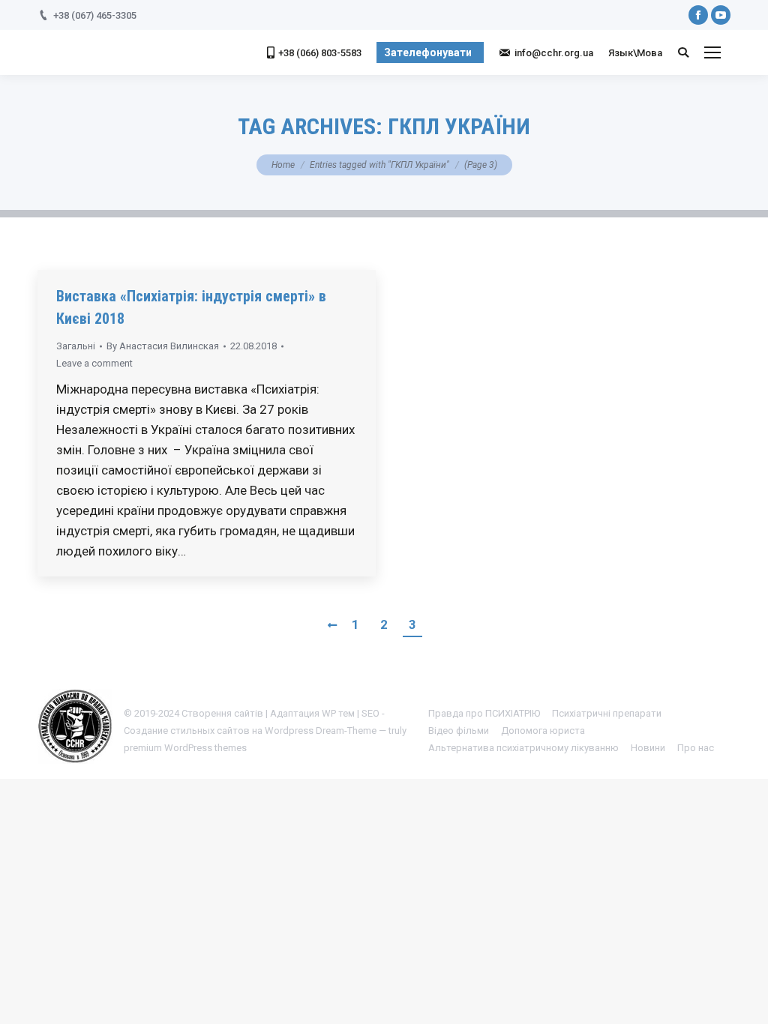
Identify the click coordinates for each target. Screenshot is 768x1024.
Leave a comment (94, 363)
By (162, 346)
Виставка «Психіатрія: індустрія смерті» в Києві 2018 (191, 307)
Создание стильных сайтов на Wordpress (219, 730)
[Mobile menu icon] (712, 52)
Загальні (75, 346)
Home (283, 165)
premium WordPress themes (185, 747)
